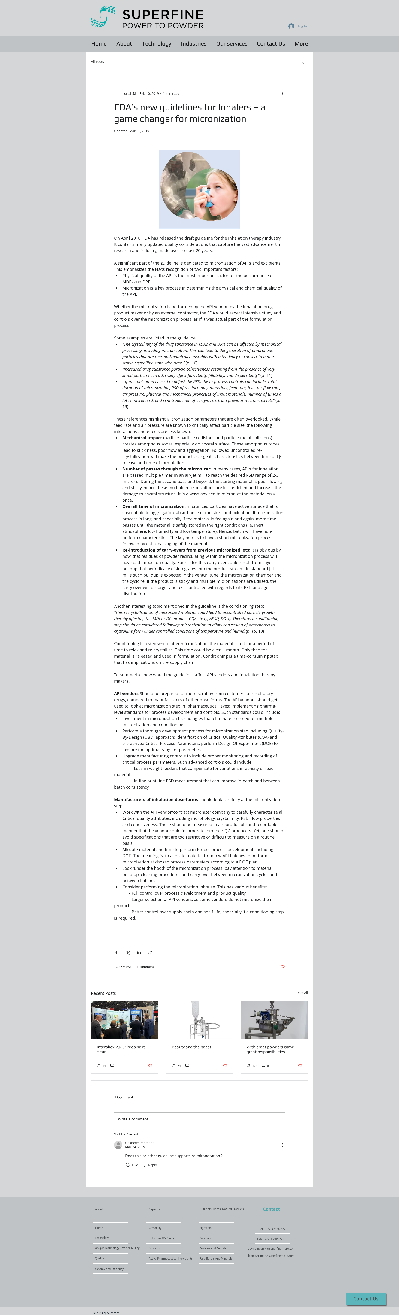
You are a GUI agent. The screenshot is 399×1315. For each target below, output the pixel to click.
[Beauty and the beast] (199, 1020)
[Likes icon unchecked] (128, 1165)
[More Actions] (282, 1145)
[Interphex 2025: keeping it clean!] (124, 1020)
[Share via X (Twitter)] (127, 952)
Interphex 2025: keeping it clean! (121, 1049)
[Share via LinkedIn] (139, 952)
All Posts (97, 61)
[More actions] (282, 93)
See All (303, 992)
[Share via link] (150, 952)
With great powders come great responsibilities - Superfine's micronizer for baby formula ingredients (270, 1049)
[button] (302, 62)
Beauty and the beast (191, 1046)
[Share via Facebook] (116, 952)
